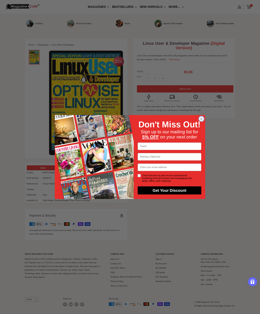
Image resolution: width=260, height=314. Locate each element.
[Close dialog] (201, 118)
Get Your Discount (169, 190)
